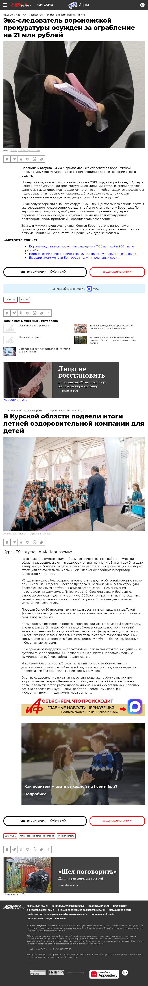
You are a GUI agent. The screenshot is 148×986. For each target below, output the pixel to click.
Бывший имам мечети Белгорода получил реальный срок (73, 257)
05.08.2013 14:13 (11, 14)
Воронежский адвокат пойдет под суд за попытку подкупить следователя (84, 254)
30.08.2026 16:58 (12, 410)
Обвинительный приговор (34, 325)
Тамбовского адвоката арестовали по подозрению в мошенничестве (111, 327)
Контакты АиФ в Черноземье (68, 906)
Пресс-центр (120, 906)
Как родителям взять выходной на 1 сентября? (70, 786)
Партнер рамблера (76, 973)
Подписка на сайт (98, 906)
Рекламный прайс (37, 906)
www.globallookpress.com (25, 150)
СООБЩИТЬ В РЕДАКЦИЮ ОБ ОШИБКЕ (46, 918)
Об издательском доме (40, 910)
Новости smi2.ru (15, 399)
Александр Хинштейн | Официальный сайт (27, 533)
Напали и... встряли (30, 337)
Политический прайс (103, 914)
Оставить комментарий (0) (117, 272)
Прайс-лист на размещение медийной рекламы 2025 (57, 914)
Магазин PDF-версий (120, 910)
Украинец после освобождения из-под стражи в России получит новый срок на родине (113, 340)
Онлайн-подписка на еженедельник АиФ (81, 910)
